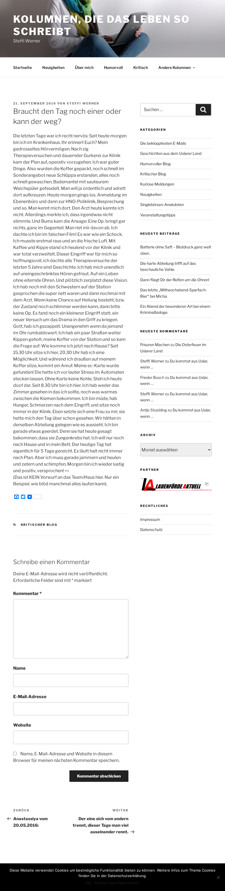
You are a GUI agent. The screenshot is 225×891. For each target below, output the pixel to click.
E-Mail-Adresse (29, 696)
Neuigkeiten (53, 67)
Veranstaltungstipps (157, 215)
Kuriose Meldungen (157, 184)
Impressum (150, 519)
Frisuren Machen (155, 344)
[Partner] (176, 489)
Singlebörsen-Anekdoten (162, 204)
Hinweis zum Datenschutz (116, 883)
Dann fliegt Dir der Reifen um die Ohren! (174, 279)
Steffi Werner (83, 103)
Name (19, 668)
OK (88, 883)
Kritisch (140, 67)
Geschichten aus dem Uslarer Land (170, 153)
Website (22, 725)
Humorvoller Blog (155, 163)
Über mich (84, 67)
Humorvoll (113, 67)
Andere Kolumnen (174, 67)
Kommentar (27, 593)
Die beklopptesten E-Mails (163, 143)
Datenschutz (151, 529)
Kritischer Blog (39, 525)
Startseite (22, 67)
